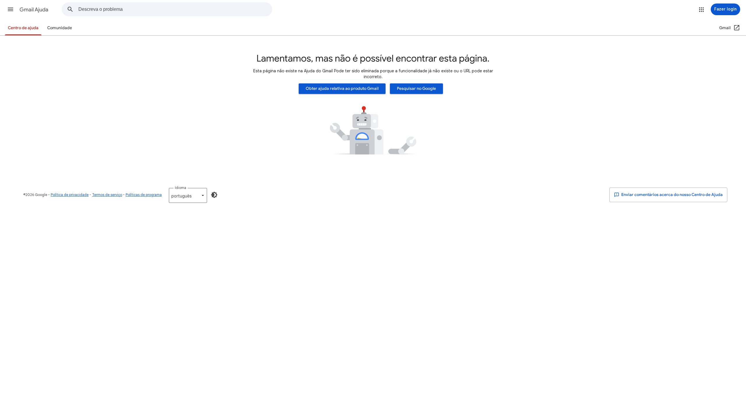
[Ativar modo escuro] (214, 195)
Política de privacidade (70, 194)
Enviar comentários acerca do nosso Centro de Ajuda (671, 194)
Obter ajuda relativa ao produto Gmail (342, 88)
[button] (10, 9)
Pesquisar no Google (416, 88)
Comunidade (59, 27)
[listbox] (188, 195)
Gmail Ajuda (34, 9)
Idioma (180, 188)
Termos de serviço (107, 194)
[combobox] (175, 9)
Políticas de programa (144, 194)
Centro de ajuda (23, 27)
